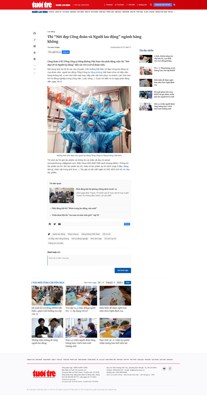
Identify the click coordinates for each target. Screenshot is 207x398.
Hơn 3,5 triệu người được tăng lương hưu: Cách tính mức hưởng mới (164, 106)
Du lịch (101, 359)
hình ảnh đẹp (96, 238)
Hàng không (96, 72)
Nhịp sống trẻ (111, 359)
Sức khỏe (94, 12)
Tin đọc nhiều (146, 50)
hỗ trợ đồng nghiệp (80, 238)
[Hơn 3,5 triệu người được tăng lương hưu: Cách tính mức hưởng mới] (145, 107)
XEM (127, 283)
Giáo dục (102, 12)
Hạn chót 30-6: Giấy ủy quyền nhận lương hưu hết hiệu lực (115, 342)
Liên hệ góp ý (145, 375)
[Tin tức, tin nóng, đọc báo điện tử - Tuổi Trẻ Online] (44, 4)
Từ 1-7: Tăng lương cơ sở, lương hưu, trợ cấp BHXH (164, 69)
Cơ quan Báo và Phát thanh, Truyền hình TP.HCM (80, 382)
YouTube (120, 5)
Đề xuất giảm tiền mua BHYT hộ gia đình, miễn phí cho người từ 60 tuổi (164, 94)
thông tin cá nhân (55, 243)
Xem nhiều (47, 359)
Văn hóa (120, 359)
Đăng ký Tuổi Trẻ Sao (162, 5)
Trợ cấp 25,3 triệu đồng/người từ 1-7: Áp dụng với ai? (80, 309)
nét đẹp (126, 169)
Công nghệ (92, 359)
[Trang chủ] (40, 12)
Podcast (109, 5)
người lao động (58, 234)
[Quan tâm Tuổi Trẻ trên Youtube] (164, 368)
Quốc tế (58, 12)
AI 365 (146, 12)
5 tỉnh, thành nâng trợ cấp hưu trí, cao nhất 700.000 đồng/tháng (163, 58)
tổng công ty (73, 234)
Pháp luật (110, 12)
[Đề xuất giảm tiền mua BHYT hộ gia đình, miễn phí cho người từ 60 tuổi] (145, 95)
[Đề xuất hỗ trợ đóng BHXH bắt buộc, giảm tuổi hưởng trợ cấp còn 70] (47, 296)
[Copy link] (34, 40)
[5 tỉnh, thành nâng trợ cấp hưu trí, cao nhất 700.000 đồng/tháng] (145, 59)
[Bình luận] (34, 46)
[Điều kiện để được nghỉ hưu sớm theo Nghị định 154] (145, 83)
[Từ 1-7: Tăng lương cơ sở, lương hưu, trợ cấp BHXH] (145, 71)
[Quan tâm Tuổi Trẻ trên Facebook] (170, 368)
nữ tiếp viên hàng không (58, 238)
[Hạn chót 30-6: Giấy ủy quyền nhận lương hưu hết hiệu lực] (115, 328)
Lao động (65, 12)
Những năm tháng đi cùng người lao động (45, 342)
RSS (152, 375)
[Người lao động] (63, 5)
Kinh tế (87, 12)
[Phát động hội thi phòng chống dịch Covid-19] (61, 195)
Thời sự (51, 12)
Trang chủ (31, 359)
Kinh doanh (82, 359)
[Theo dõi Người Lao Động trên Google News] (54, 52)
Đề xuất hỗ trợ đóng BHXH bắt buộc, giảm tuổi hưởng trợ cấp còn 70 (47, 311)
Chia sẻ (66, 52)
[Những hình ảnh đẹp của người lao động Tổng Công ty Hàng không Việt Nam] (89, 119)
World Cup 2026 (161, 12)
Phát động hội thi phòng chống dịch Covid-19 (96, 189)
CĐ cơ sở (106, 234)
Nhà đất (148, 359)
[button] (34, 65)
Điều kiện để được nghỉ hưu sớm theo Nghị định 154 (164, 82)
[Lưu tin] (34, 59)
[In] (34, 53)
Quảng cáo (143, 5)
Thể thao (139, 12)
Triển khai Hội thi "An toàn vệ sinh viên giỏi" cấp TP (75, 215)
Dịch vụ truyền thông (114, 375)
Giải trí (132, 12)
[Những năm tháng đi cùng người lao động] (47, 328)
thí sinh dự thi (110, 238)
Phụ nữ (152, 12)
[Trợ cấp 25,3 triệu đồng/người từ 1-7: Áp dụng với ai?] (81, 296)
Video (54, 359)
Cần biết (132, 5)
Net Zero (80, 12)
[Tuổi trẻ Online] (44, 373)
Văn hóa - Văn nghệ (122, 12)
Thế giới (66, 359)
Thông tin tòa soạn (69, 379)
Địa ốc (170, 12)
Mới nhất (39, 359)
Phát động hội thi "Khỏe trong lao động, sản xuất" (74, 208)
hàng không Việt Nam (90, 234)
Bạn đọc (73, 12)
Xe (97, 359)
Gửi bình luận (123, 270)
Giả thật (163, 359)
